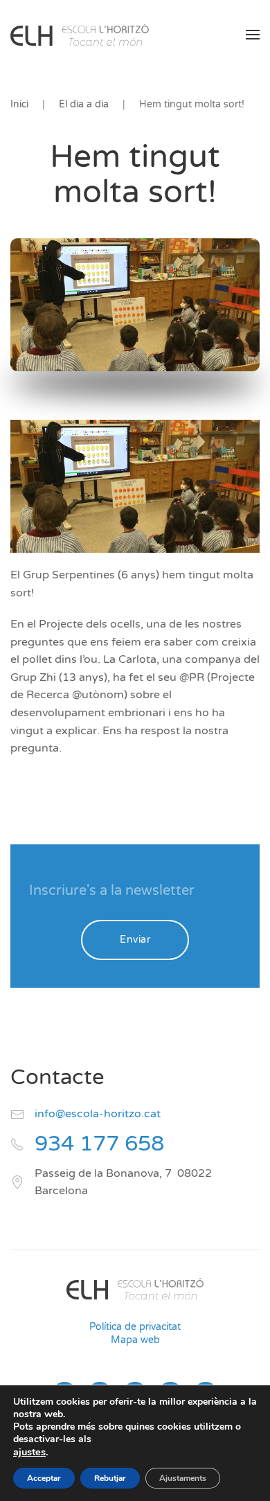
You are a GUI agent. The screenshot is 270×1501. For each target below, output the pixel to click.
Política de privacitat (135, 1327)
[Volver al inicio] (79, 34)
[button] (253, 34)
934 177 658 (99, 1144)
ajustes (29, 1452)
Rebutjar (110, 1478)
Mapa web (135, 1340)
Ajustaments (182, 1478)
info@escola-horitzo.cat (98, 1114)
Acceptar (44, 1478)
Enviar (135, 939)
